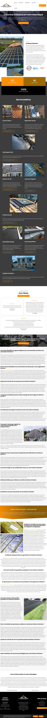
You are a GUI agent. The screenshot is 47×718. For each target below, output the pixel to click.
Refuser (41, 716)
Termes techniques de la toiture (12, 690)
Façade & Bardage (42, 705)
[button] (23, 2)
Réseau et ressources (35, 690)
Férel (4, 677)
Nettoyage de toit (42, 703)
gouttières (8, 558)
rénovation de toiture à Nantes (9, 370)
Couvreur (21, 2)
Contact (15, 8)
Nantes (12, 681)
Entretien (34, 2)
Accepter (35, 716)
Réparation (27, 2)
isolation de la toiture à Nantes (32, 529)
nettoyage (5, 445)
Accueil (15, 2)
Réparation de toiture (41, 702)
